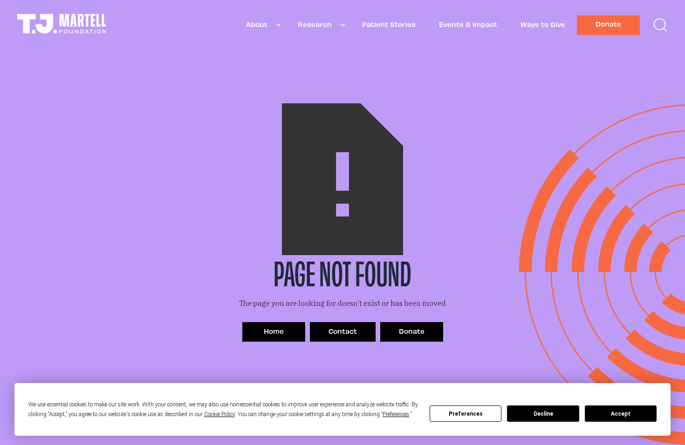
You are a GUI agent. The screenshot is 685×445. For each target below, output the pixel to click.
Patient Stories (389, 24)
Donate (608, 24)
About (256, 24)
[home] (61, 25)
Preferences (466, 414)
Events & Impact (468, 24)
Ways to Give (543, 24)
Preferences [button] (396, 414)
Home (274, 331)
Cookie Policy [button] (219, 414)
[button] (260, 25)
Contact (343, 331)
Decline (543, 414)
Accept (620, 414)
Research (315, 24)
